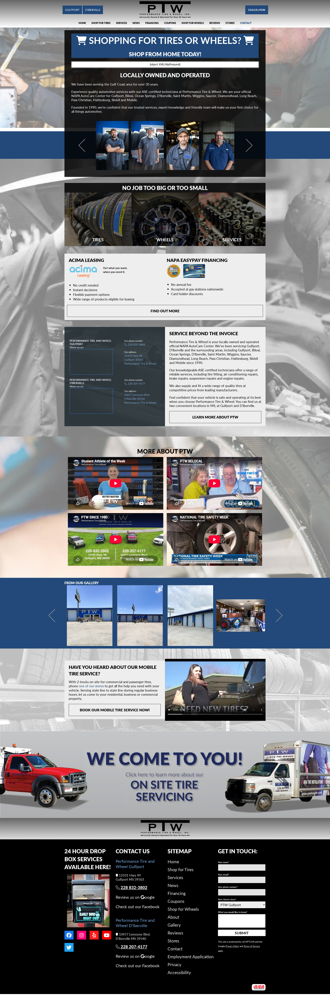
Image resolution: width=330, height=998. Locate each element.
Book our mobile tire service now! (115, 709)
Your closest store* (227, 899)
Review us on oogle (135, 897)
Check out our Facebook (138, 906)
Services (121, 23)
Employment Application (191, 956)
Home (82, 23)
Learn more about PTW (215, 417)
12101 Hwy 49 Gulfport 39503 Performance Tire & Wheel (140, 359)
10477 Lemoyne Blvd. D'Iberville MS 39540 (133, 936)
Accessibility (179, 972)
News (136, 23)
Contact (246, 23)
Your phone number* (228, 887)
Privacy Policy (232, 946)
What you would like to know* (233, 912)
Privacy (174, 964)
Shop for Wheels (193, 23)
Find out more (165, 310)
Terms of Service (252, 946)
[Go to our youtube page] (106, 935)
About (173, 917)
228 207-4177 (136, 383)
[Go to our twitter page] (69, 947)
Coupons (170, 23)
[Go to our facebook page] (69, 935)
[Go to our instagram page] (81, 935)
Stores (230, 23)
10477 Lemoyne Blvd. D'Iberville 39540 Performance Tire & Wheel (140, 399)
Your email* (223, 874)
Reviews (214, 23)
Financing (152, 23)
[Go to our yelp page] (94, 935)
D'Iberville (92, 10)
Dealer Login (256, 10)
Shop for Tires (101, 23)
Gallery (174, 925)
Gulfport (72, 10)
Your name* (223, 862)
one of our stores (91, 686)
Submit (242, 932)
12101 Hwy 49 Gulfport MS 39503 (130, 877)
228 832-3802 (136, 344)
